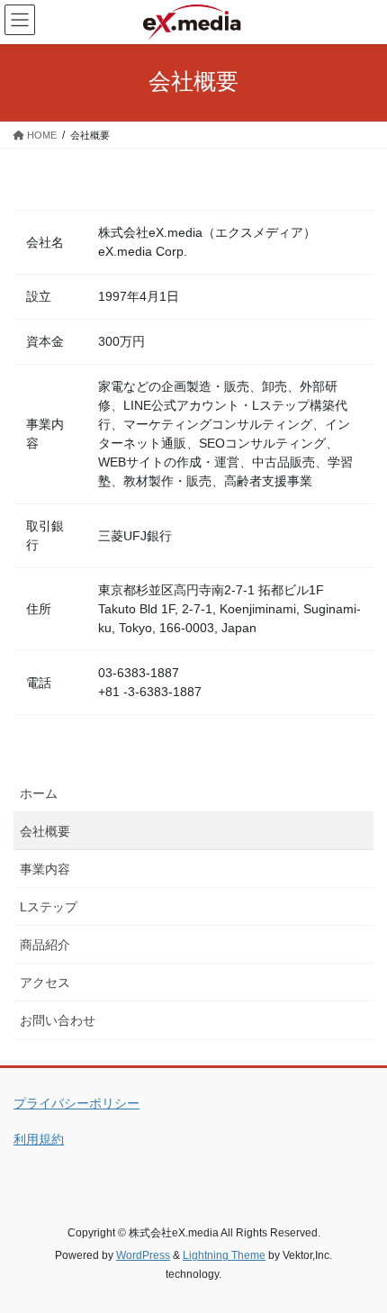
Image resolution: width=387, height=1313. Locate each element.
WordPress (143, 1255)
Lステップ (48, 907)
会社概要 (45, 831)
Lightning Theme (224, 1255)
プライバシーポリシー (77, 1103)
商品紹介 (45, 944)
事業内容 (45, 869)
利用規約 (39, 1139)
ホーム (39, 793)
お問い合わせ (57, 1020)
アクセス (45, 982)
